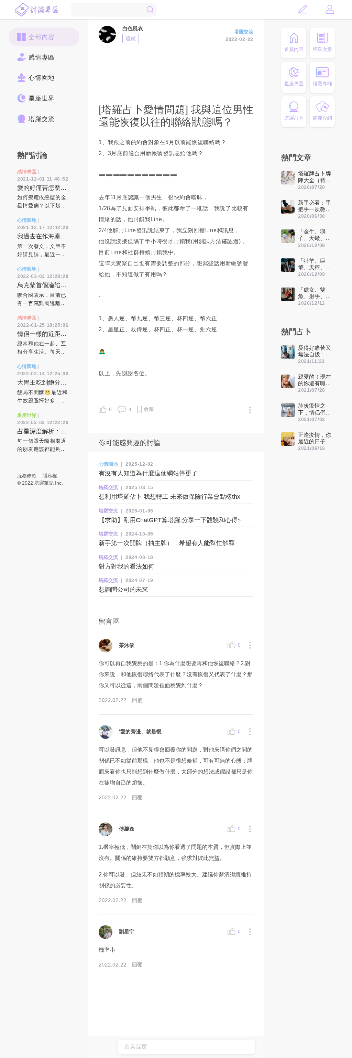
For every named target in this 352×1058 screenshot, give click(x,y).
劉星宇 (126, 932)
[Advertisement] (176, 72)
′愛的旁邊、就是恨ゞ (143, 731)
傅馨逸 (126, 829)
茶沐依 (126, 645)
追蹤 (130, 38)
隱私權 (50, 475)
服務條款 (26, 475)
